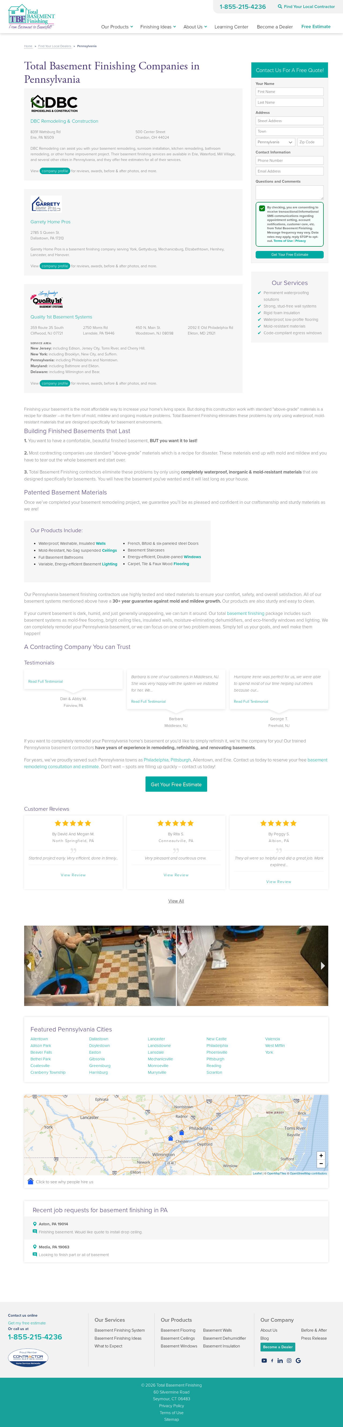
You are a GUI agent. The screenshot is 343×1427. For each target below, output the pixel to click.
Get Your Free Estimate (176, 784)
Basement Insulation (221, 1346)
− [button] (321, 1163)
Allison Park (41, 1045)
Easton (95, 1052)
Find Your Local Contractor (309, 6)
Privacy (300, 240)
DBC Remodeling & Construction (64, 121)
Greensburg (100, 1065)
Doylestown (99, 1045)
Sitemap (171, 1419)
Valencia (272, 1039)
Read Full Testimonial (45, 681)
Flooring (181, 564)
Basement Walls (217, 1330)
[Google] (298, 1360)
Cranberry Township (48, 1072)
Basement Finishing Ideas (118, 1338)
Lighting (109, 564)
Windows (192, 557)
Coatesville (40, 1065)
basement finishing (245, 613)
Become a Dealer (278, 1347)
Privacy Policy (171, 1406)
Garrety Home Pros (50, 221)
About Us (268, 1330)
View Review (73, 874)
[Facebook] (272, 1360)
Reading (214, 1065)
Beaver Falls (41, 1052)
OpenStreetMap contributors (308, 1173)
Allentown (39, 1039)
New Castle (217, 1039)
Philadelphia (156, 760)
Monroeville (158, 1065)
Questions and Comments (278, 181)
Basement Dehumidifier (224, 1338)
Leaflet (257, 1173)
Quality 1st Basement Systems (61, 316)
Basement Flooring (178, 1330)
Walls (101, 543)
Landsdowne (159, 1045)
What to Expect (108, 1346)
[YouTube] (264, 1360)
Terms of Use (283, 240)
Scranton (214, 1072)
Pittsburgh (181, 760)
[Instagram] (289, 1360)
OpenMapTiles (276, 1173)
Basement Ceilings (178, 1338)
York (269, 1052)
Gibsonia (97, 1059)
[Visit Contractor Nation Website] (28, 1357)
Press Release (314, 1338)
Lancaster (156, 1039)
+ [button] (321, 1155)
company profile (55, 170)
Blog (264, 1338)
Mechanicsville (160, 1059)
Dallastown (98, 1039)
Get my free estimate (27, 1323)
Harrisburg (98, 1072)
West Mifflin (275, 1045)
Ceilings (109, 550)
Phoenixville (217, 1052)
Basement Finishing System (120, 1330)
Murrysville (157, 1072)
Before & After (314, 1330)
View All (176, 901)
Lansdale (156, 1052)
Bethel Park (41, 1059)
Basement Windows (179, 1346)
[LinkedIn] (280, 1360)
